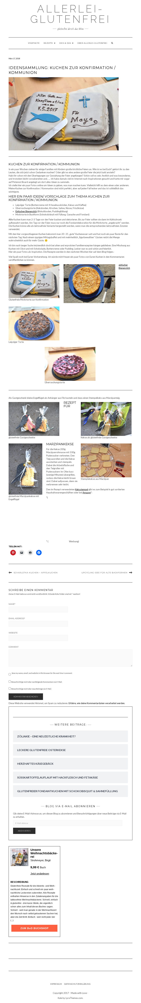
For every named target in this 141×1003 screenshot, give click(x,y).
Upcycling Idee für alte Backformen (104, 572)
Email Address (17, 618)
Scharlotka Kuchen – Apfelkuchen (36, 572)
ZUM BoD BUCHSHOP (34, 928)
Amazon (87, 492)
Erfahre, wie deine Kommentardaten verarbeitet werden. (97, 703)
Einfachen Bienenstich (26, 211)
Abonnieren (24, 831)
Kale (60, 998)
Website (13, 633)
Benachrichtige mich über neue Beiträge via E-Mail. (31, 689)
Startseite (34, 43)
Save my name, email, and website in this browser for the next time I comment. (42, 673)
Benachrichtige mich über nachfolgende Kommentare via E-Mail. (36, 682)
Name (12, 604)
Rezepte (49, 43)
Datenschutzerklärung (77, 984)
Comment (14, 647)
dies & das (65, 43)
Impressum (56, 984)
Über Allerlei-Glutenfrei (92, 43)
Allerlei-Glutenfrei (70, 14)
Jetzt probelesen (39, 873)
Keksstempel (81, 489)
